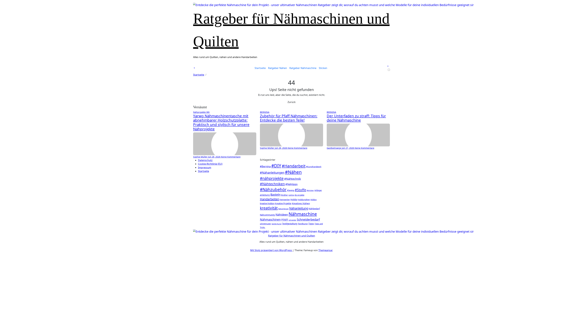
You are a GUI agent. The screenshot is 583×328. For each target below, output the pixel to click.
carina (291, 195)
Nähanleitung (298, 208)
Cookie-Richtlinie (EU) (210, 164)
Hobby (293, 199)
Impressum (204, 167)
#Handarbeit (293, 166)
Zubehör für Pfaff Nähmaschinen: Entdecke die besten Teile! (288, 118)
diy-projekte (299, 195)
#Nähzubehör (273, 189)
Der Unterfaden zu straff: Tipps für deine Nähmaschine (356, 118)
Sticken (323, 68)
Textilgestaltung (289, 223)
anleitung (265, 194)
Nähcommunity (267, 214)
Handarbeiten (269, 199)
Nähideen (282, 214)
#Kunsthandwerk (313, 166)
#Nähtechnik (292, 179)
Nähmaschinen (270, 220)
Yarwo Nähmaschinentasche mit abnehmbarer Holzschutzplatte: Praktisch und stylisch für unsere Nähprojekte (221, 122)
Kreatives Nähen (301, 203)
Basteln (275, 195)
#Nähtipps (291, 184)
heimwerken (285, 199)
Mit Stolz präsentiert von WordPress (271, 250)
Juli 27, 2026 (348, 148)
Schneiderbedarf (308, 219)
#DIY (276, 166)
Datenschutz (205, 160)
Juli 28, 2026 (214, 156)
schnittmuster (265, 224)
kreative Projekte (283, 203)
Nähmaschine (303, 214)
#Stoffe (300, 190)
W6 (208, 112)
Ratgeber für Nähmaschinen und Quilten (291, 235)
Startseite (260, 68)
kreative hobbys (267, 203)
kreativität (269, 207)
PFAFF (284, 219)
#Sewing (290, 190)
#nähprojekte (272, 178)
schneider (292, 220)
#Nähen (293, 172)
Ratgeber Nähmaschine (302, 68)
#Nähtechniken (272, 183)
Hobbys (313, 199)
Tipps (311, 223)
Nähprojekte (199, 112)
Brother (284, 195)
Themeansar (325, 250)
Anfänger (318, 190)
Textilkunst (303, 223)
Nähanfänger (283, 209)
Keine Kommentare (230, 156)
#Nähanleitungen (272, 173)
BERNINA (264, 112)
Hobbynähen (304, 199)
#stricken (310, 190)
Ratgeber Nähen (277, 68)
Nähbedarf (314, 208)
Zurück (292, 102)
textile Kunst (276, 224)
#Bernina (265, 166)
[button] (194, 68)
